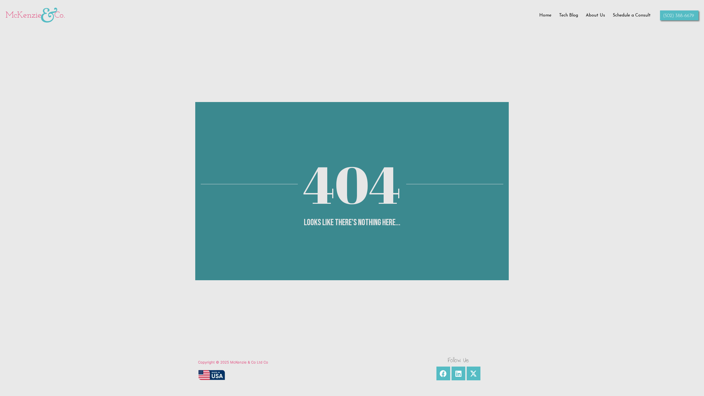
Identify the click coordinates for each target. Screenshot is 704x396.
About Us (595, 15)
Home (545, 15)
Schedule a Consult (632, 15)
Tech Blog (568, 15)
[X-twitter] (473, 373)
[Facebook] (443, 373)
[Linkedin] (458, 373)
